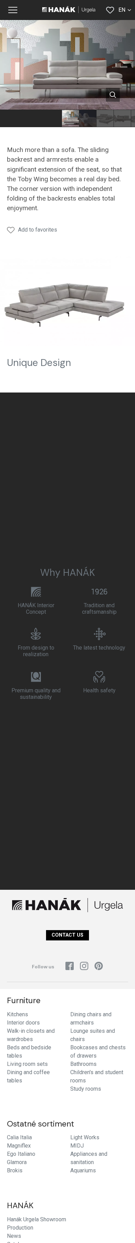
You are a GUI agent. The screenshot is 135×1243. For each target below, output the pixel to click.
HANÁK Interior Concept (36, 608)
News (14, 1236)
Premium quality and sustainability (36, 693)
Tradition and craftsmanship (99, 608)
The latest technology (99, 647)
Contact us (67, 935)
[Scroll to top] (119, 1228)
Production (20, 1227)
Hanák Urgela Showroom (36, 1219)
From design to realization (36, 651)
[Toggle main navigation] (13, 10)
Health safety (99, 690)
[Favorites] (110, 10)
